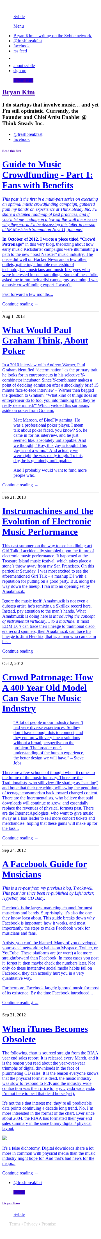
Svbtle (19, 16)
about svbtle (24, 65)
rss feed (20, 50)
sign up (19, 70)
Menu (18, 26)
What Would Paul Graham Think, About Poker (45, 340)
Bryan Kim (23, 80)
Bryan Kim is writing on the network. (52, 35)
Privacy (31, 1224)
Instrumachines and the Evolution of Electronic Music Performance (47, 521)
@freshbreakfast (27, 40)
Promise (49, 1224)
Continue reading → (20, 304)
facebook (21, 45)
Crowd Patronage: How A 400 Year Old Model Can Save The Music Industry (47, 692)
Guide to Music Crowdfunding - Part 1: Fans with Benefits (47, 174)
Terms (14, 1224)
